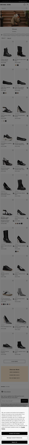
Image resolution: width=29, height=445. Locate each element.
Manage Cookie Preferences (14, 437)
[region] (14, 426)
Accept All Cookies (14, 433)
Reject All (14, 442)
